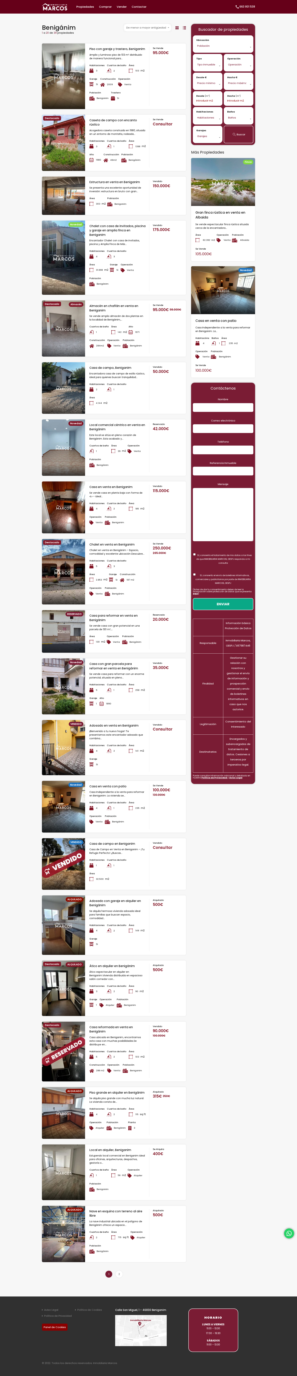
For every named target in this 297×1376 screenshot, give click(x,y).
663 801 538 (247, 6)
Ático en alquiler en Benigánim (112, 966)
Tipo (199, 58)
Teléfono (223, 441)
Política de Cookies (89, 1309)
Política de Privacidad (214, 777)
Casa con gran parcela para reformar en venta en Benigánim (113, 666)
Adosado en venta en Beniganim (114, 725)
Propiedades (85, 7)
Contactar (139, 7)
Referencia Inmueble (223, 463)
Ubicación (202, 40)
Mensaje (223, 484)
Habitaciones (204, 111)
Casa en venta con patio (107, 786)
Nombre (223, 399)
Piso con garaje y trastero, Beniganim (117, 49)
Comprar (105, 7)
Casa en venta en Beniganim (111, 487)
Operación (233, 58)
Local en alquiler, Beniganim (110, 1150)
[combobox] (147, 27)
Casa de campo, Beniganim (110, 368)
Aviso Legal (235, 777)
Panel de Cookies (55, 1327)
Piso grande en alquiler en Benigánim (117, 1093)
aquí (195, 593)
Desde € (201, 77)
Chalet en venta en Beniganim (112, 544)
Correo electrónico (223, 420)
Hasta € (232, 77)
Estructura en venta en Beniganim (114, 182)
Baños (231, 111)
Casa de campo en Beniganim (112, 844)
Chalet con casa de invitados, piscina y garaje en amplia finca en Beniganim (117, 230)
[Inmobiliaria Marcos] (55, 9)
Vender (122, 7)
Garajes (201, 130)
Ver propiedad (63, 96)
